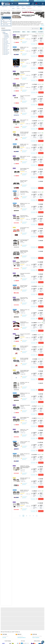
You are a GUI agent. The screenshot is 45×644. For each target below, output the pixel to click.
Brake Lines (5, 48)
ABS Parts (5, 39)
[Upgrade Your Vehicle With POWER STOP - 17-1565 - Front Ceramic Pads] (16, 433)
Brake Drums (6, 54)
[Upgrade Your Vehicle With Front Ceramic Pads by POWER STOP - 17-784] (16, 301)
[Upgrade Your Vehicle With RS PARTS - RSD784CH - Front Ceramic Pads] (16, 350)
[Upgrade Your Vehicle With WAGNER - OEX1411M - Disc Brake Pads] (16, 457)
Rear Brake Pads (7, 34)
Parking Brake (6, 42)
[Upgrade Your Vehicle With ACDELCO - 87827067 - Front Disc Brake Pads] (16, 445)
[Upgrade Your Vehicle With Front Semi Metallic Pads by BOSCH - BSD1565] (16, 172)
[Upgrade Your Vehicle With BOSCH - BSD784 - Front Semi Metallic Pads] (16, 160)
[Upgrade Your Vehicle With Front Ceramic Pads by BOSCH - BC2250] (16, 99)
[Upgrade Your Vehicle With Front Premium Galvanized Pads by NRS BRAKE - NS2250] (16, 243)
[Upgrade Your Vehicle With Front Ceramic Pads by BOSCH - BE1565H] (16, 75)
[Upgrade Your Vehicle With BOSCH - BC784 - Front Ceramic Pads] (16, 87)
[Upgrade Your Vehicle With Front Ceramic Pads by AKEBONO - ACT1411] (16, 111)
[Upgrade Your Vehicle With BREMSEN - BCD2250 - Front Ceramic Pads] (16, 397)
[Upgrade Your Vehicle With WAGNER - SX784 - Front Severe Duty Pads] (16, 148)
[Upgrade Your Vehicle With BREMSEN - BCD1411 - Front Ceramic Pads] (16, 207)
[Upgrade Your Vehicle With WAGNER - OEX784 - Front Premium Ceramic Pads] (16, 494)
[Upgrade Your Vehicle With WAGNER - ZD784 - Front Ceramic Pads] (16, 51)
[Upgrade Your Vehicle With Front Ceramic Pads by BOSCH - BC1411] (16, 338)
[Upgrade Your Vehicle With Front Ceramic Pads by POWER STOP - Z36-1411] (16, 219)
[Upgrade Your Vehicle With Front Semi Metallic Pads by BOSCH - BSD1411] (16, 421)
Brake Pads (6, 33)
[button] (14, 3)
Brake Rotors (6, 38)
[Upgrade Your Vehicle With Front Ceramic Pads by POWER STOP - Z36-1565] (16, 506)
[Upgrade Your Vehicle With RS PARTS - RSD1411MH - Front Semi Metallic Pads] (16, 136)
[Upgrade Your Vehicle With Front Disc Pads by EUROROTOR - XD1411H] (16, 325)
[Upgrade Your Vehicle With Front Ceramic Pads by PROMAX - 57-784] (16, 184)
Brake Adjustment (6, 53)
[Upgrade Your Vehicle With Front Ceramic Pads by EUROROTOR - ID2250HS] (16, 195)
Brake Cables (6, 50)
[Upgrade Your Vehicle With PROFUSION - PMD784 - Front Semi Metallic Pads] (16, 482)
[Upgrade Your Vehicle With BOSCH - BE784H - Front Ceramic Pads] (16, 39)
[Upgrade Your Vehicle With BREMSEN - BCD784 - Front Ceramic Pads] (16, 313)
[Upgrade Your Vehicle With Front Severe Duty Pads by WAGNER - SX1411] (16, 63)
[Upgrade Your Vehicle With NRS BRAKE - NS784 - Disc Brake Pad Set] (16, 386)
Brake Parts (5, 44)
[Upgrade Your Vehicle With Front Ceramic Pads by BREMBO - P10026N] (16, 289)
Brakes (4, 32)
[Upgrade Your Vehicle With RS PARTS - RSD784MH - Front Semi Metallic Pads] (16, 362)
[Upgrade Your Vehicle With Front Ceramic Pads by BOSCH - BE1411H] (16, 409)
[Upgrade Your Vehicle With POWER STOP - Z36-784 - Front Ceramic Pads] (16, 265)
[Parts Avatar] (5, 3)
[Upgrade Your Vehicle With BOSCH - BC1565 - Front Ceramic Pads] (16, 124)
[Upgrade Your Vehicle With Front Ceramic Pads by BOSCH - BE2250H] (16, 277)
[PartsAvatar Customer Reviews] (30, 0)
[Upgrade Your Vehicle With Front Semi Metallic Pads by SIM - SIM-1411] (16, 231)
